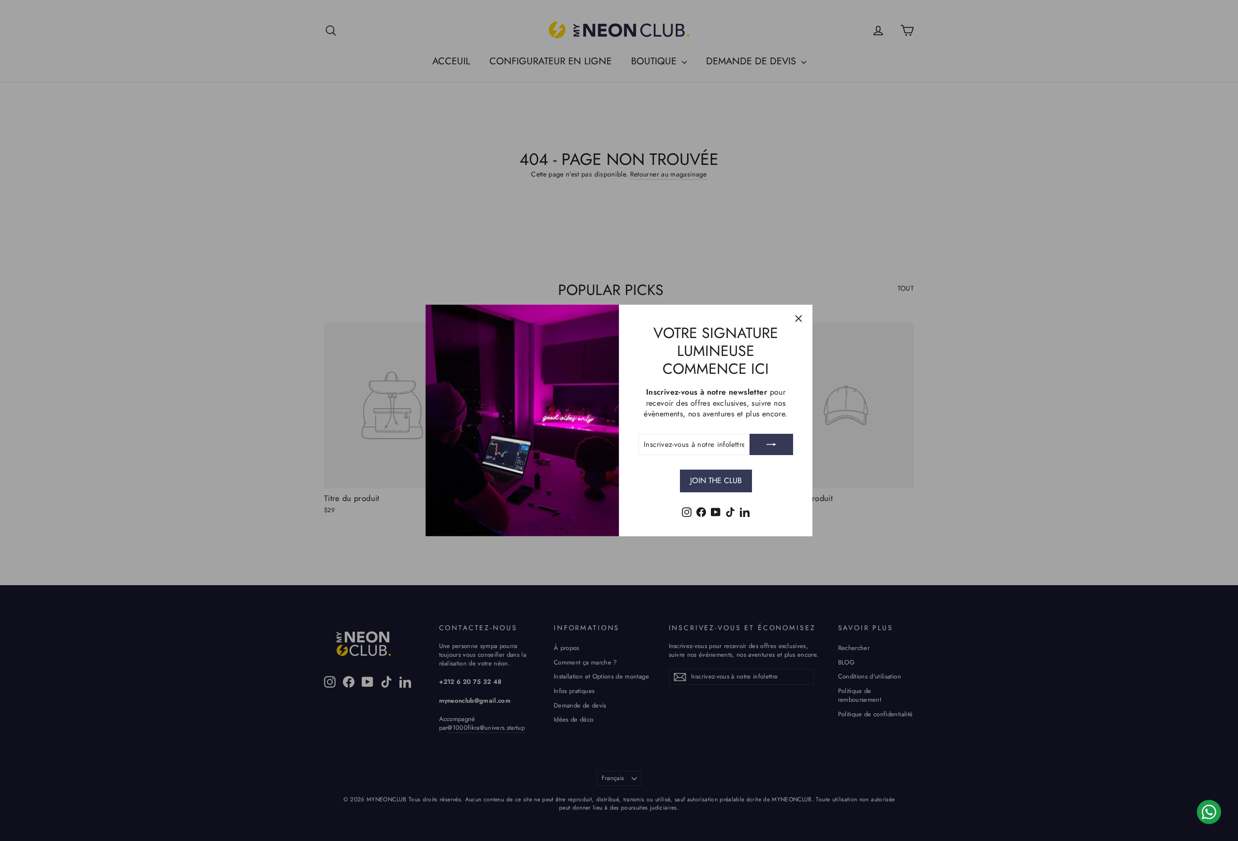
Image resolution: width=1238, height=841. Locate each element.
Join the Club (716, 480)
